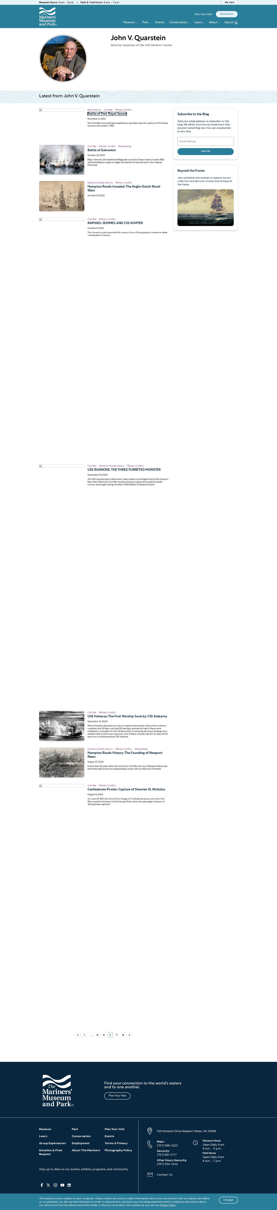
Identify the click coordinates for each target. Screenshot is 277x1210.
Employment (81, 1143)
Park (75, 1129)
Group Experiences (52, 1143)
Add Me (205, 151)
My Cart (230, 2)
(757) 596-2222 (167, 1143)
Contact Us (159, 1176)
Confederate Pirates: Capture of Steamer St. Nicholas (126, 789)
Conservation (81, 1136)
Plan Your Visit (203, 14)
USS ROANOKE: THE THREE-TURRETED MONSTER (124, 470)
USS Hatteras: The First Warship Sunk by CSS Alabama (127, 716)
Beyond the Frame (191, 170)
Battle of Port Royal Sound (107, 113)
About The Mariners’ (86, 1150)
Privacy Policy (168, 1205)
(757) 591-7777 (167, 1153)
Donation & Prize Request (50, 1152)
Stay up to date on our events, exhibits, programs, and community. (83, 1169)
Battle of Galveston (102, 150)
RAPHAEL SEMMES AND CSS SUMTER (115, 223)
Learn (43, 1136)
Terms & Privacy (116, 1143)
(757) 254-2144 (172, 1162)
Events (159, 22)
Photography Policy (118, 1150)
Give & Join (226, 14)
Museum (45, 1129)
